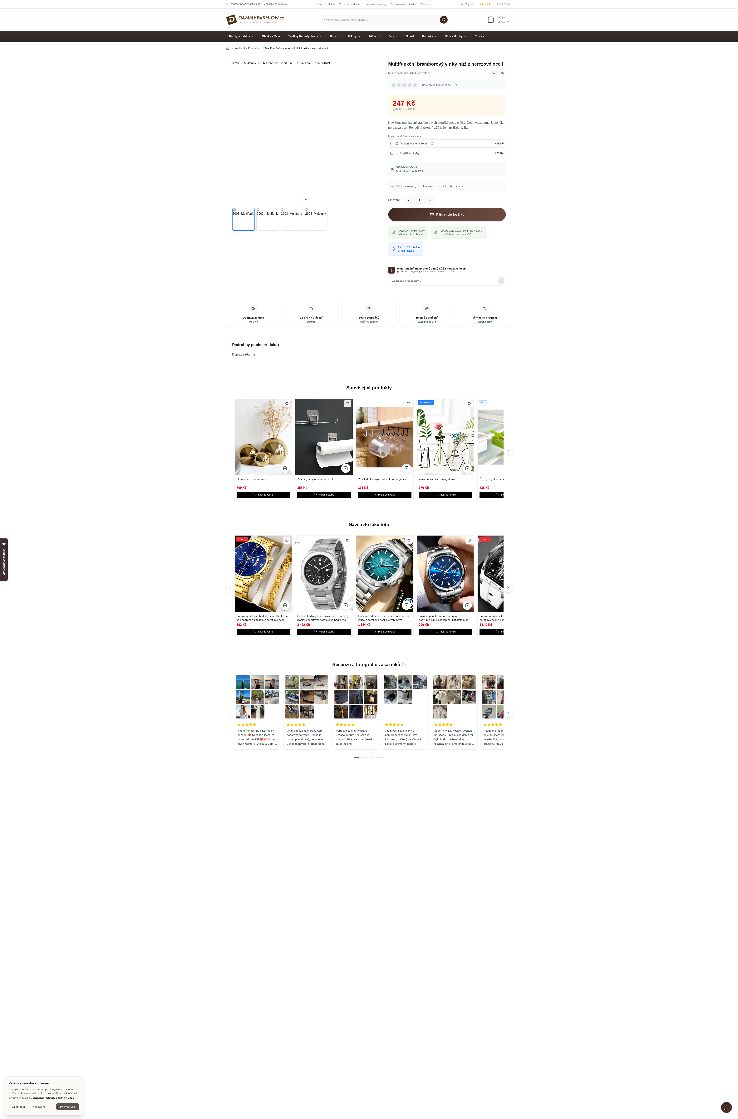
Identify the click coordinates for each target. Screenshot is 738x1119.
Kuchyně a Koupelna (247, 48)
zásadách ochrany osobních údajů (54, 1097)
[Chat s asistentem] (726, 1107)
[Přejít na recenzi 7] (376, 757)
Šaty (391, 36)
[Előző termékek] (229, 587)
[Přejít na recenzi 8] (380, 757)
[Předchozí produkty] (229, 451)
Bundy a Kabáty (239, 36)
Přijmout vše (67, 1106)
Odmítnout (18, 1106)
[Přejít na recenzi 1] (356, 757)
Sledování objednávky (403, 4)
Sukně (410, 36)
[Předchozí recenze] (229, 713)
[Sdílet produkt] (502, 72)
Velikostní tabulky (377, 4)
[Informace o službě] (432, 143)
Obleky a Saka (271, 36)
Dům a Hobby (454, 36)
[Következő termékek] (508, 587)
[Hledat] (444, 19)
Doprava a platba (325, 4)
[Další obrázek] (370, 133)
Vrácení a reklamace (350, 4)
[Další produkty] (508, 451)
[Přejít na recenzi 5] (370, 757)
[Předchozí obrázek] (237, 133)
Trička (372, 36)
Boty (333, 36)
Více (481, 36)
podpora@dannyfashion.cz (245, 4)
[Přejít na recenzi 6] (373, 757)
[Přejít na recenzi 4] (367, 757)
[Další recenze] (508, 713)
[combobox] (384, 20)
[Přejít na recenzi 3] (364, 757)
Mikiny (352, 36)
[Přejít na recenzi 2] (361, 757)
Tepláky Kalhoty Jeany (303, 36)
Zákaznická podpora (275, 4)
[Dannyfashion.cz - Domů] (255, 19)
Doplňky (427, 36)
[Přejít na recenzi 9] (383, 757)
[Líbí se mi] (493, 72)
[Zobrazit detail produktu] (285, 468)
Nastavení (39, 1106)
